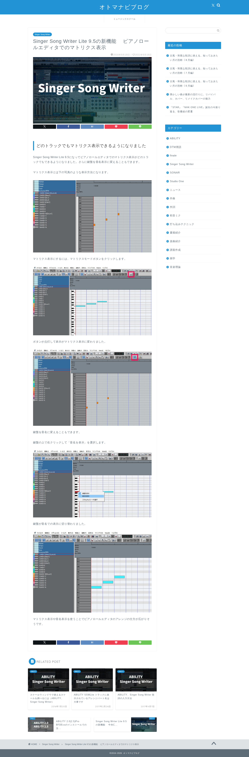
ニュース (175, 189)
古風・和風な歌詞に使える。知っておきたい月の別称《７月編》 (194, 70)
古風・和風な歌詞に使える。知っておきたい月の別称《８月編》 (194, 57)
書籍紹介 (175, 232)
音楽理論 (175, 266)
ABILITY (175, 138)
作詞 (172, 207)
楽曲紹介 (175, 241)
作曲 (172, 198)
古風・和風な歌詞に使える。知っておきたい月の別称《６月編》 (194, 83)
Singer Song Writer (42, 34)
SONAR (175, 172)
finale (173, 155)
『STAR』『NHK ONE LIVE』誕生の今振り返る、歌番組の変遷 (195, 109)
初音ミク (175, 215)
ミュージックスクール (124, 19)
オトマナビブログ (124, 6)
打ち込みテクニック (182, 224)
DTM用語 (175, 147)
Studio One (177, 181)
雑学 (172, 258)
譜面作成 (175, 249)
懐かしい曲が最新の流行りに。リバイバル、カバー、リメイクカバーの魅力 (193, 96)
